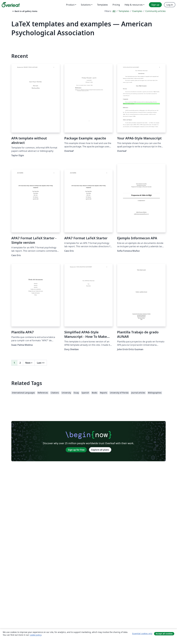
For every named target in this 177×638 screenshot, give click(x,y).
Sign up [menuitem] (155, 4)
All (114, 11)
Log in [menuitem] (169, 4)
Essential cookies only (142, 633)
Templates (124, 11)
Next (28, 362)
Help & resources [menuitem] (134, 4)
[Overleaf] (11, 4)
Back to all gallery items (24, 11)
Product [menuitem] (70, 4)
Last (41, 362)
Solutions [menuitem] (86, 4)
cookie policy (35, 635)
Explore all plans (100, 449)
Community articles (155, 11)
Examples (137, 11)
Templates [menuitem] (102, 4)
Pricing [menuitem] (116, 4)
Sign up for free (76, 449)
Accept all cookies (164, 633)
